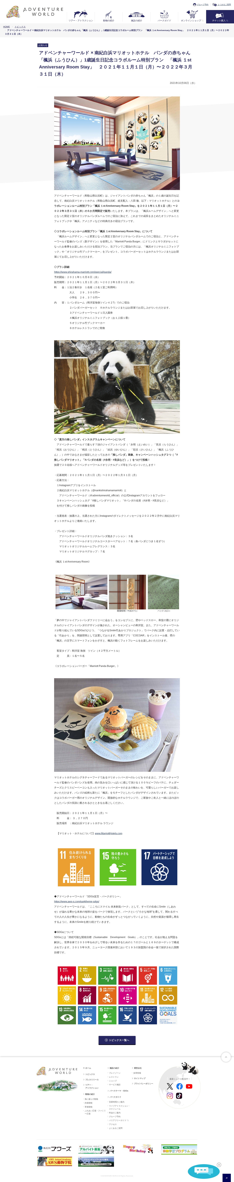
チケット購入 (219, 20)
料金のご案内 (115, 1113)
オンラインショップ (191, 20)
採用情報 (137, 1073)
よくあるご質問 (224, 5)
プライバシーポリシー (143, 1084)
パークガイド (164, 20)
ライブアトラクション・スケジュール (119, 1107)
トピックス (20, 26)
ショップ (113, 1081)
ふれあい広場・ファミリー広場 (95, 1112)
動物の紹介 (108, 20)
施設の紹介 (136, 20)
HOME (6, 26)
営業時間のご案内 (116, 1102)
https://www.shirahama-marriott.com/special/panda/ (82, 272)
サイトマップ (139, 1078)
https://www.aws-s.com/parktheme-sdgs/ (76, 901)
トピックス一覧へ (119, 1040)
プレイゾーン (115, 1073)
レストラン (114, 1077)
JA (226, 1178)
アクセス (113, 1124)
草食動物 (88, 1107)
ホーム (88, 1068)
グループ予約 (202, 5)
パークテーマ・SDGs (119, 1091)
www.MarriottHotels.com (108, 833)
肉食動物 (88, 1103)
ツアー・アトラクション (81, 20)
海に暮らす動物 (91, 1099)
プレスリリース (92, 1080)
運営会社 (138, 1068)
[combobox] (227, 1178)
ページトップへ (226, 1057)
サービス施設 (115, 1085)
